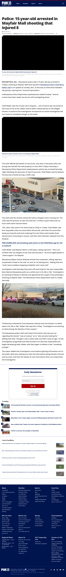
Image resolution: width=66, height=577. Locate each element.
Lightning (37, 494)
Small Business (39, 525)
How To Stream (22, 518)
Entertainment (56, 516)
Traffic (53, 490)
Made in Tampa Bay (7, 527)
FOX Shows (54, 523)
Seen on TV (5, 505)
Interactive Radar (22, 492)
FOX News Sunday (7, 507)
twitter (54, 569)
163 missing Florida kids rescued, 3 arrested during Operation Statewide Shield (35, 405)
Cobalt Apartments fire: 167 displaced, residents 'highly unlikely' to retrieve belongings (24, 443)
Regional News (7, 537)
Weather (21, 488)
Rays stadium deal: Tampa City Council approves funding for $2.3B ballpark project (36, 424)
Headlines (54, 518)
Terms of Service (34, 395)
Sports (37, 488)
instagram (57, 569)
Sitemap (4, 511)
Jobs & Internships (23, 543)
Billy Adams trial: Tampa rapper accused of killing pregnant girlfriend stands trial (36, 418)
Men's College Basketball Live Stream (57, 553)
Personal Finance (39, 522)
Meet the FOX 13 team (24, 539)
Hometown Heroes (56, 494)
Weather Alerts (22, 498)
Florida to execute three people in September (25, 431)
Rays (36, 492)
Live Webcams (22, 494)
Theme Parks (5, 525)
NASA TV (20, 529)
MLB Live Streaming (56, 547)
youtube (60, 569)
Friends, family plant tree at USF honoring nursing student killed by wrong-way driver (24, 465)
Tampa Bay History (7, 531)
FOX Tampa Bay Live (23, 531)
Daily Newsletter (6, 509)
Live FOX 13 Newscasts (24, 520)
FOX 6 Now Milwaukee (7, 33)
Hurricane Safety (22, 500)
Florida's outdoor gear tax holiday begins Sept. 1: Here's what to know (32, 411)
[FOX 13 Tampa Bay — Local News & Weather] (7, 3)
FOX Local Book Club (56, 520)
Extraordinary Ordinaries (57, 496)
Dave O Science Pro (56, 502)
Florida (3, 494)
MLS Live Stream (55, 561)
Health (3, 498)
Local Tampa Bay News (8, 492)
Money (37, 516)
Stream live (38, 541)
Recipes (53, 498)
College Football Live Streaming (56, 544)
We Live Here (7, 516)
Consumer (4, 496)
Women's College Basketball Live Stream (57, 556)
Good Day (55, 488)
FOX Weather (21, 505)
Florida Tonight (6, 520)
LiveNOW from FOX (23, 522)
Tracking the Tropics (23, 502)
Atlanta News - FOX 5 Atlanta (7, 547)
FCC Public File (22, 549)
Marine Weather (22, 496)
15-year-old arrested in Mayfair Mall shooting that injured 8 (19, 72)
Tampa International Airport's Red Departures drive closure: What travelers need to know (25, 472)
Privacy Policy (34, 393)
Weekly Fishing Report (40, 499)
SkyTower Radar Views (24, 490)
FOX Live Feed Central (24, 527)
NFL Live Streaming (56, 541)
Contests (53, 527)
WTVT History (22, 545)
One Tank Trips (6, 523)
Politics (4, 500)
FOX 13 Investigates (7, 502)
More (40, 3)
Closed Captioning (23, 547)
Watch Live (22, 516)
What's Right (5, 518)
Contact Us (21, 553)
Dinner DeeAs (5, 522)
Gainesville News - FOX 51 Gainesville (8, 543)
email (63, 569)
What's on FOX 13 (56, 525)
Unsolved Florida (6, 504)
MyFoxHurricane (22, 504)
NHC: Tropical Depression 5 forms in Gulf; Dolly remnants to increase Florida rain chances (24, 450)
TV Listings (21, 541)
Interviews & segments (41, 543)
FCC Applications (22, 551)
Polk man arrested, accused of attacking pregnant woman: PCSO (18, 458)
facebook (51, 569)
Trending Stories (55, 522)
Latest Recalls (38, 520)
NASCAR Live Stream (56, 549)
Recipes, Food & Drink (8, 529)
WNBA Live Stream (56, 559)
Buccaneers (38, 490)
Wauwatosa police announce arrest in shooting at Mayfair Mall (20, 153)
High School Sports (40, 501)
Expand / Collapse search (63, 3)
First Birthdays (55, 500)
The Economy (38, 523)
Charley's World (55, 492)
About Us (21, 537)
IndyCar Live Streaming (57, 551)
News (4, 488)
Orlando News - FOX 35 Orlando (8, 540)
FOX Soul (20, 525)
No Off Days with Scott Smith (41, 496)
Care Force (5, 533)
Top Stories (5, 490)
